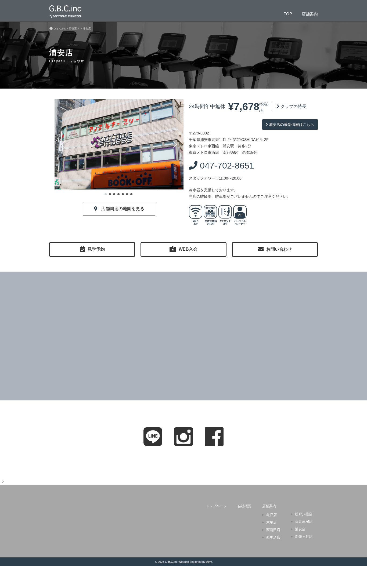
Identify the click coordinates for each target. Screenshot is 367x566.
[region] (119, 148)
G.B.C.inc (171, 561)
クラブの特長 (292, 106)
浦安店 (300, 529)
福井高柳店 (303, 522)
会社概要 (244, 506)
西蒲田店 (273, 530)
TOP (288, 14)
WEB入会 (188, 249)
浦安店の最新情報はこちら (291, 124)
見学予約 (96, 249)
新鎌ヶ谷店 (303, 537)
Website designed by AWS (195, 561)
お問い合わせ (279, 249)
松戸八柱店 (303, 514)
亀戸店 (271, 515)
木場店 (271, 522)
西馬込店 (273, 537)
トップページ (216, 506)
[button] (63, 144)
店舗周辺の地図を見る (122, 208)
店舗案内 (310, 14)
